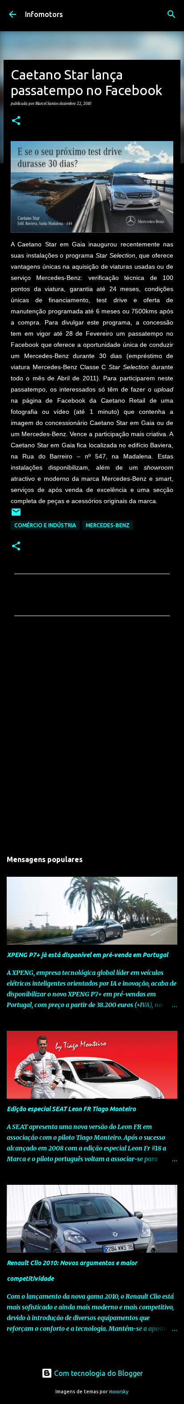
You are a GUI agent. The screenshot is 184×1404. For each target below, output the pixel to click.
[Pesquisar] (171, 14)
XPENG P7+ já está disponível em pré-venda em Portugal (87, 954)
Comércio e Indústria (45, 525)
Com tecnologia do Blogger (97, 1373)
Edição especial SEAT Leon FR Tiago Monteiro (71, 1108)
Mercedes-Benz (108, 525)
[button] (16, 121)
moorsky (119, 1391)
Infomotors (44, 14)
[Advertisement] (92, 736)
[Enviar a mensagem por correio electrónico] (16, 515)
